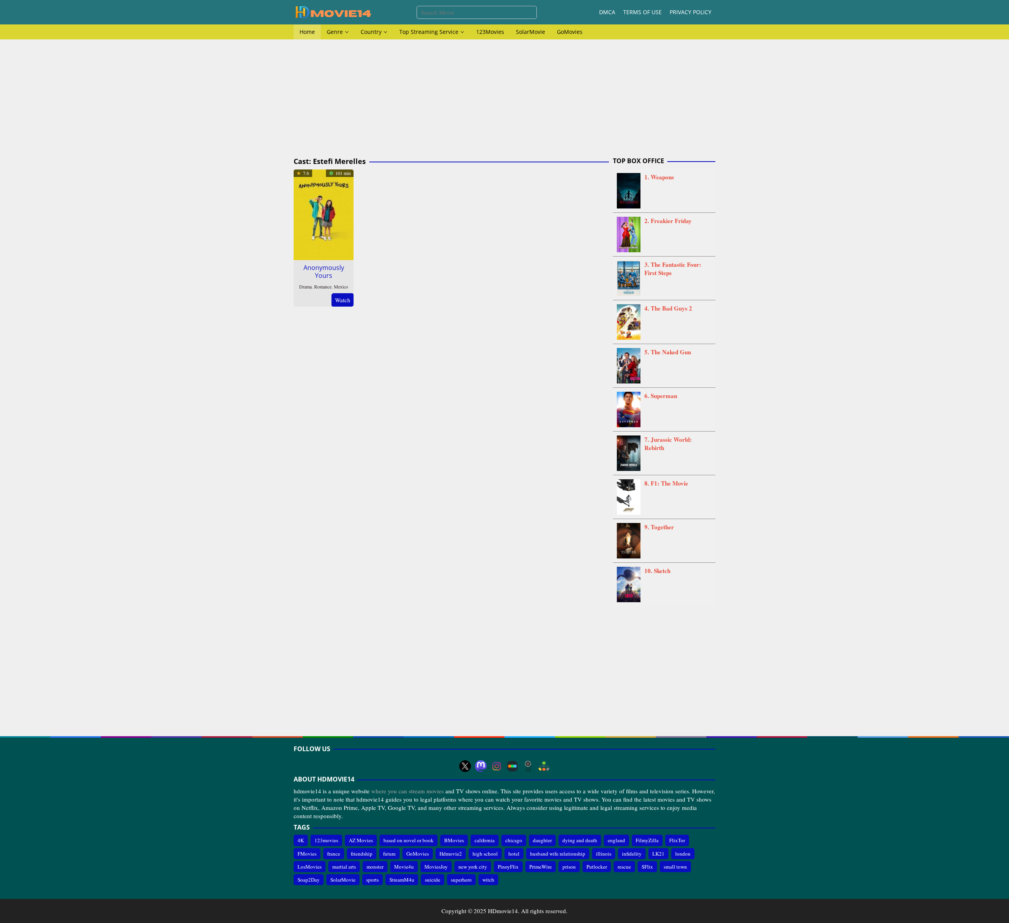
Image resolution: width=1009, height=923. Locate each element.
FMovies (307, 853)
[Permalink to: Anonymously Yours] (323, 214)
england (616, 840)
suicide (432, 879)
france (333, 853)
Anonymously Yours (323, 271)
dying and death (579, 840)
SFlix (647, 866)
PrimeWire (540, 866)
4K (301, 840)
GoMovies (417, 853)
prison (569, 866)
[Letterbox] (512, 766)
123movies (326, 840)
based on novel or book (408, 840)
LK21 (658, 853)
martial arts (344, 866)
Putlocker (596, 866)
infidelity (632, 853)
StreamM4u (401, 879)
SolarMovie (343, 879)
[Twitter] (465, 766)
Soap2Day (309, 879)
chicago (513, 840)
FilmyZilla (647, 840)
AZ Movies (361, 840)
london (683, 853)
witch (488, 879)
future (389, 853)
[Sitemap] (544, 766)
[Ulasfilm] (528, 766)
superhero (461, 879)
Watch (342, 300)
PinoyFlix (508, 866)
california (485, 840)
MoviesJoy (436, 866)
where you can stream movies (407, 791)
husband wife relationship (557, 853)
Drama (305, 286)
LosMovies (310, 866)
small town (675, 866)
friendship (361, 853)
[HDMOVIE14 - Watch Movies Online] (333, 11)
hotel (513, 853)
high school (485, 853)
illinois (603, 853)
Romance (322, 286)
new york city (472, 866)
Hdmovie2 (450, 853)
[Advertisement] (504, 98)
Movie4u (404, 866)
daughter (542, 840)
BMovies (454, 840)
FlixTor (677, 840)
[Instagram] (497, 766)
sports (372, 879)
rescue (624, 866)
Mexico (341, 286)
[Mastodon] (481, 766)
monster (375, 866)
